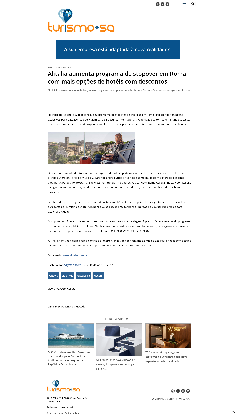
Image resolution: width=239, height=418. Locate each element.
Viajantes (67, 275)
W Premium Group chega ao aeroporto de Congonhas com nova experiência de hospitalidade (166, 357)
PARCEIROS (184, 398)
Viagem (98, 275)
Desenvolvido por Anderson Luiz (63, 413)
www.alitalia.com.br (75, 255)
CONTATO (172, 398)
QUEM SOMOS (158, 398)
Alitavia (53, 275)
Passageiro (83, 275)
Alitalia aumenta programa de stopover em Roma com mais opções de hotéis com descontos (117, 77)
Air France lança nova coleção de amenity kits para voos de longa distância (115, 364)
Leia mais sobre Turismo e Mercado (66, 306)
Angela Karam (72, 265)
